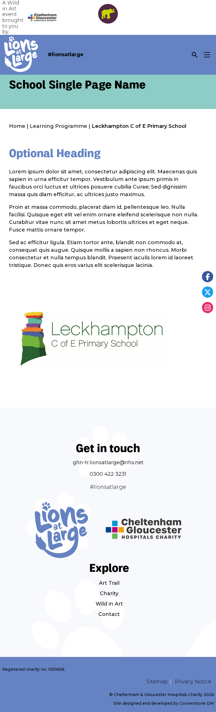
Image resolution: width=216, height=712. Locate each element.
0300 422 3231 (108, 474)
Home (17, 126)
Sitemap (157, 682)
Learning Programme (58, 126)
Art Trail (109, 583)
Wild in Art (109, 604)
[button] (194, 55)
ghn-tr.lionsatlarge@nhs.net (108, 463)
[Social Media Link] (207, 276)
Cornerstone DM (197, 703)
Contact (109, 614)
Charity (109, 593)
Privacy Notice (193, 682)
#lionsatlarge (66, 54)
